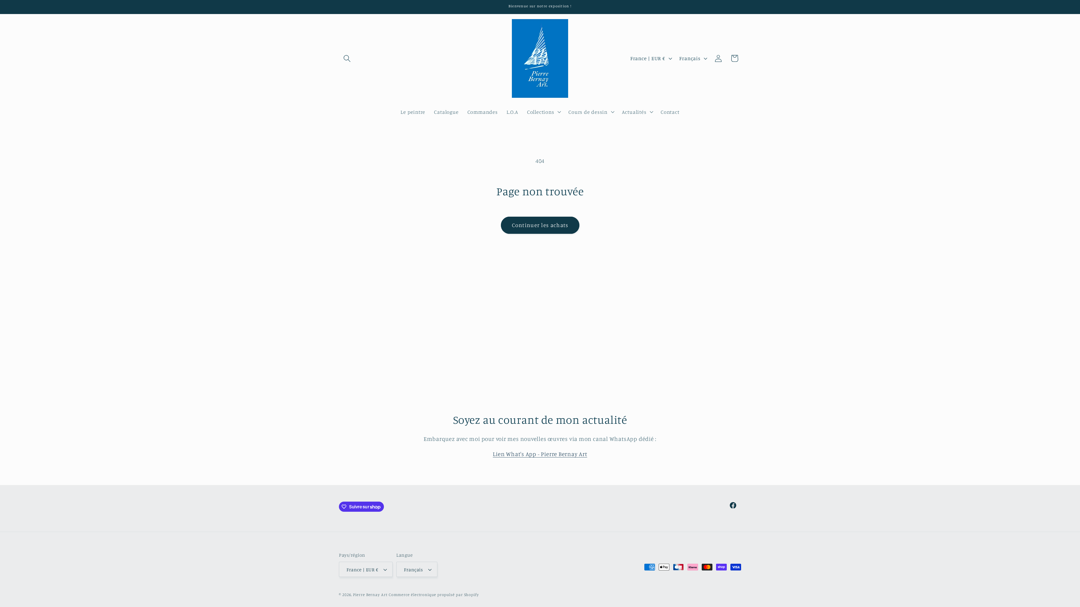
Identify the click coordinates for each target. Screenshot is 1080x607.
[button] (347, 58)
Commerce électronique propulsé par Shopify (434, 594)
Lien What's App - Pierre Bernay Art (540, 453)
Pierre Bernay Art (370, 594)
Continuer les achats (540, 225)
